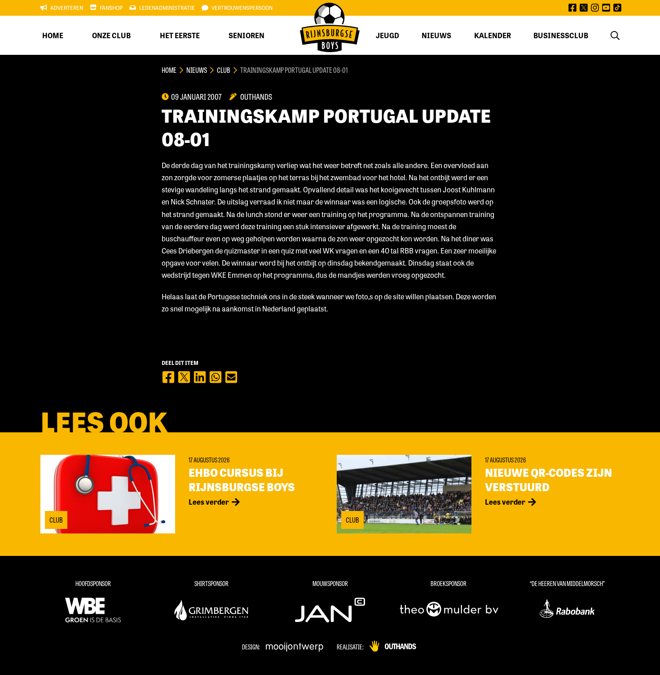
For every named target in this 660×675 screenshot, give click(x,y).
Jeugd (387, 35)
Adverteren (66, 8)
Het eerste (180, 35)
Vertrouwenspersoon (242, 8)
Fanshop (111, 8)
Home (52, 35)
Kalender (492, 35)
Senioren (246, 35)
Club (223, 70)
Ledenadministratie (167, 8)
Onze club (111, 35)
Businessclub (560, 35)
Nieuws (436, 35)
